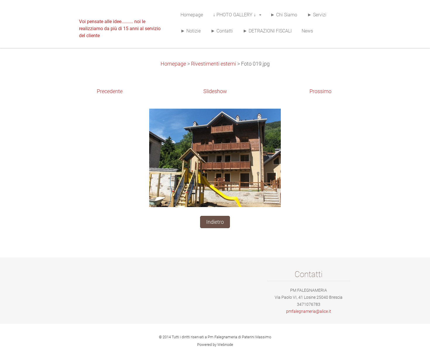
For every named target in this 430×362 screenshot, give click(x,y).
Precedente (110, 91)
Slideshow (215, 91)
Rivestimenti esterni (213, 64)
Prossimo (320, 91)
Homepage (173, 64)
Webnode (225, 344)
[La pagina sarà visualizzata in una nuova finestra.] (215, 157)
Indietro (215, 222)
